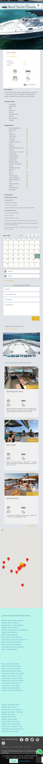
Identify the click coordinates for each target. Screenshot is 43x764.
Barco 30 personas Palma (11, 666)
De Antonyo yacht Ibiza (10, 731)
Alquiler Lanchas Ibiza (9, 719)
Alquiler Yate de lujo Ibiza (10, 722)
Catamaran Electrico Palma (12, 671)
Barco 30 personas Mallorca (12, 637)
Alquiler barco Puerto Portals (12, 678)
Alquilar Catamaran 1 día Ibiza (12, 712)
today (21, 236)
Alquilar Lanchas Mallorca (11, 688)
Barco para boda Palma (10, 664)
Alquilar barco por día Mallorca (12, 625)
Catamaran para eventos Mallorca (14, 640)
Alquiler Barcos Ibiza (9, 717)
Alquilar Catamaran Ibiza (10, 705)
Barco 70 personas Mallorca (12, 642)
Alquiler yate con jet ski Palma (12, 681)
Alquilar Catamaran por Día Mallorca (15, 630)
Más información (24, 761)
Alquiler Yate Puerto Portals (12, 676)
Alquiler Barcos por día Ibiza (12, 710)
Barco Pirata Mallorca (9, 649)
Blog (20, 747)
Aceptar (13, 761)
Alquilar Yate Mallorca (9, 632)
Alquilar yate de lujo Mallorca (12, 690)
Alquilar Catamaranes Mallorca (13, 620)
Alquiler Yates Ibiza (8, 714)
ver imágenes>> (31, 84)
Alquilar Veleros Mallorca (11, 623)
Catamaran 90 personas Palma (13, 673)
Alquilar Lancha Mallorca (10, 628)
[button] (8, 559)
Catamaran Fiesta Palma (11, 683)
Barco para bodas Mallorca (11, 644)
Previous (8, 378)
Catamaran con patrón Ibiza (12, 726)
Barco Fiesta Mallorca (10, 635)
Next (36, 378)
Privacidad (5, 747)
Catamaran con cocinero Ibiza (13, 729)
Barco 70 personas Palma (11, 669)
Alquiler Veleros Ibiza (9, 707)
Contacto (27, 747)
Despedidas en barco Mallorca (13, 647)
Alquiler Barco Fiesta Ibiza (11, 724)
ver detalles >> (31, 419)
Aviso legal (14, 747)
